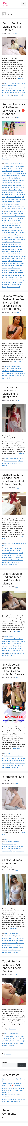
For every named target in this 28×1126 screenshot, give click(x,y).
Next (8, 1054)
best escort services (10, 461)
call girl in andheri (7, 194)
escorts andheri (7, 239)
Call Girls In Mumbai (16, 371)
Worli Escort (10, 655)
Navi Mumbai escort (14, 651)
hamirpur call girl (13, 256)
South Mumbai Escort (14, 653)
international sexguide (9, 844)
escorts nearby (12, 244)
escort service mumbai (9, 940)
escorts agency (18, 237)
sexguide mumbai (18, 851)
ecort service (9, 211)
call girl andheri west (17, 192)
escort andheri (18, 211)
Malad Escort (6, 648)
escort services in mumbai (13, 93)
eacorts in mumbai (11, 209)
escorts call (16, 239)
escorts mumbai (13, 943)
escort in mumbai (7, 218)
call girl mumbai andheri (13, 197)
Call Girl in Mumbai (15, 368)
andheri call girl (9, 166)
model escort (12, 263)
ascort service (17, 183)
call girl (6, 368)
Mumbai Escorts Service (9, 565)
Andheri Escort (9, 83)
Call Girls (17, 83)
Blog (5, 839)
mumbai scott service (17, 275)
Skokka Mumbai (13, 952)
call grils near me (16, 204)
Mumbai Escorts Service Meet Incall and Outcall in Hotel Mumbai (13, 479)
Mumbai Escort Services (9, 272)
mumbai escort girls (14, 268)
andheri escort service (9, 1038)
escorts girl (10, 242)
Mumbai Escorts (13, 85)
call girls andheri (20, 199)
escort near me (18, 218)
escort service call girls (15, 223)
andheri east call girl (14, 173)
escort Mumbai (7, 550)
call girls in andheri (8, 201)
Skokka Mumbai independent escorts (12, 863)
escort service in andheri (10, 225)
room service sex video (12, 760)
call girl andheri (12, 190)
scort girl (5, 277)
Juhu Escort (18, 646)
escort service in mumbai (10, 553)
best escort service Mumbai (13, 88)
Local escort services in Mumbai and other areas (10, 391)
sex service (18, 763)
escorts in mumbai (14, 557)
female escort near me (9, 251)
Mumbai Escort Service (14, 945)
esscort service (13, 246)
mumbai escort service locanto (12, 270)
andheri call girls (13, 168)
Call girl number (13, 1043)
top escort (11, 280)
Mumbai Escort (13, 560)
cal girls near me (18, 185)
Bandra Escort (18, 639)
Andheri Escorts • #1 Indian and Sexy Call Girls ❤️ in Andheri (13, 108)
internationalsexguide (9, 846)
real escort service (12, 848)
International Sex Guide (11, 841)
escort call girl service (16, 213)
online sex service (10, 758)
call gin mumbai (14, 187)
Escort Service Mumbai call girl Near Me (12, 26)
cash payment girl (7, 373)
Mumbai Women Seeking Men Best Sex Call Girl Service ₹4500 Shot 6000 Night (13, 302)
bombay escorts (7, 185)
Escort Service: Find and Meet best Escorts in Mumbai (12, 578)
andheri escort (15, 175)
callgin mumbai (7, 206)
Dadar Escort (16, 641)
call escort (5, 187)
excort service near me (15, 249)
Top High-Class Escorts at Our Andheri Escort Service (12, 966)
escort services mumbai (9, 235)
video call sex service (12, 767)
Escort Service (18, 164)
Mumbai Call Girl (18, 95)
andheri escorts (13, 180)
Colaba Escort (6, 641)
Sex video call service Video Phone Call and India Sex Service (13, 669)
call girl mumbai (15, 1041)
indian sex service (10, 756)
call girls (20, 461)
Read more (21, 78)
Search (4, 1062)
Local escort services (14, 375)
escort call (5, 213)
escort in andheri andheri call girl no (13, 216)
